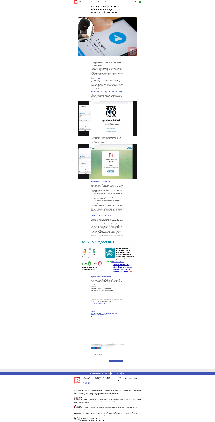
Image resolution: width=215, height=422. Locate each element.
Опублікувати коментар (116, 360)
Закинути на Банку (107, 337)
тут (74, 391)
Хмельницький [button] (81, 2)
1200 (106, 15)
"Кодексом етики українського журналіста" (95, 390)
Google (111, 343)
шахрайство (101, 345)
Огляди (117, 380)
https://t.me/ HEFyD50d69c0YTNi (98, 303)
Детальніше (85, 380)
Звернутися (97, 380)
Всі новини (88, 1)
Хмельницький (95, 345)
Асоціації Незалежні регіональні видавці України (91, 393)
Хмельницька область (109, 345)
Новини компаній (119, 378)
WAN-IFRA (116, 393)
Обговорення (94, 1)
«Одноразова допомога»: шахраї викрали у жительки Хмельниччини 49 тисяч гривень (104, 314)
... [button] (112, 2)
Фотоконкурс (108, 1)
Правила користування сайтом (131, 378)
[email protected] (77, 419)
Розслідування (101, 1)
